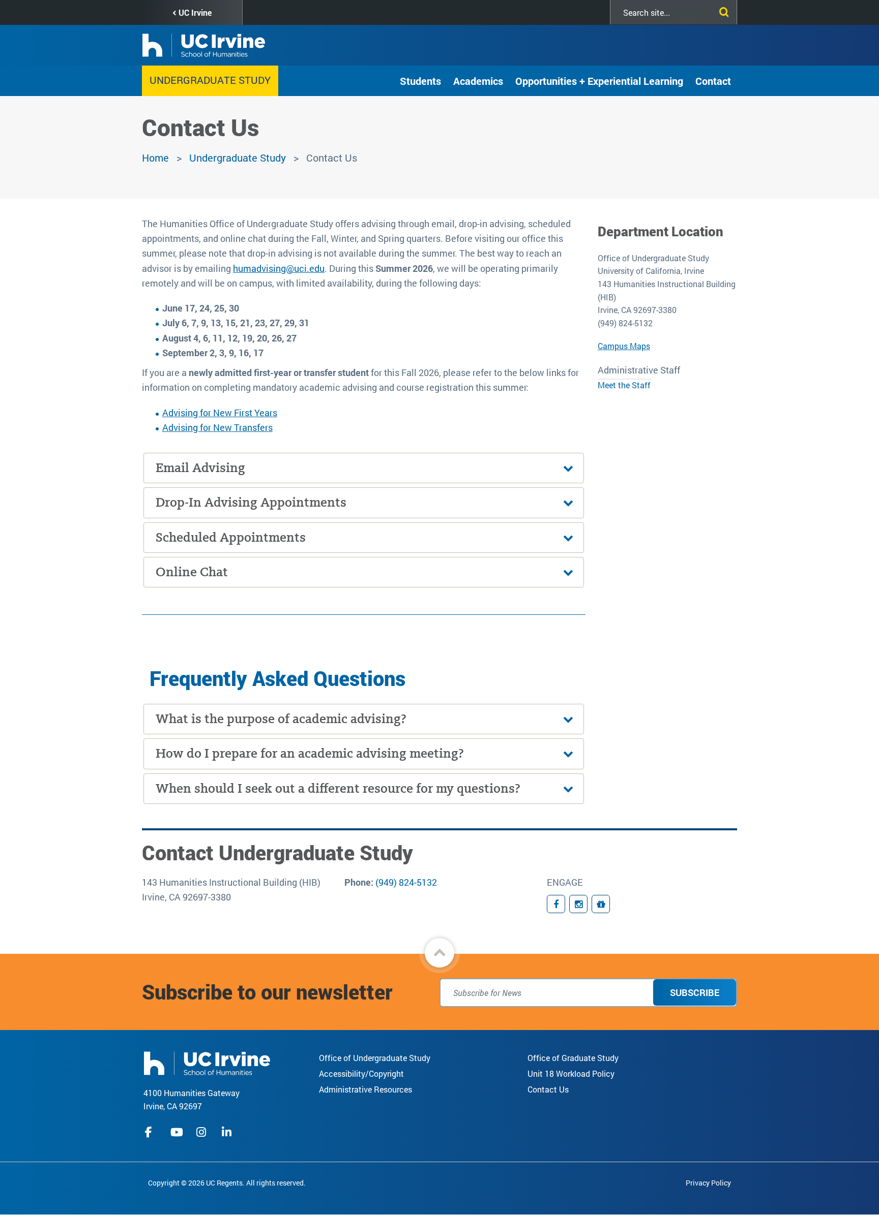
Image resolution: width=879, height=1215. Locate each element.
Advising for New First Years (219, 413)
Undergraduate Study (210, 79)
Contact (713, 80)
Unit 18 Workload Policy (571, 1073)
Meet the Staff (624, 385)
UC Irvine (195, 12)
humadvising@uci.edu (279, 268)
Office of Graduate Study (573, 1057)
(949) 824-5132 (406, 882)
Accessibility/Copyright (361, 1073)
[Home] (207, 1062)
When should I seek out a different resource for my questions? (338, 788)
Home (155, 157)
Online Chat (192, 572)
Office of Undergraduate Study (374, 1057)
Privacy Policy (708, 1183)
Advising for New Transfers (217, 427)
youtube (176, 1132)
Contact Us (548, 1089)
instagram (202, 1132)
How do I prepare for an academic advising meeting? (310, 753)
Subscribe (694, 992)
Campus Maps (624, 345)
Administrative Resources (365, 1089)
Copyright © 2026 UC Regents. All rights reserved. (227, 1183)
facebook (151, 1132)
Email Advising (200, 468)
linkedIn (228, 1132)
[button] (439, 953)
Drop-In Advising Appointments (251, 502)
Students (420, 80)
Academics (478, 80)
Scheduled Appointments (231, 537)
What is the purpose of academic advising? (281, 719)
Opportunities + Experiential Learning (599, 80)
